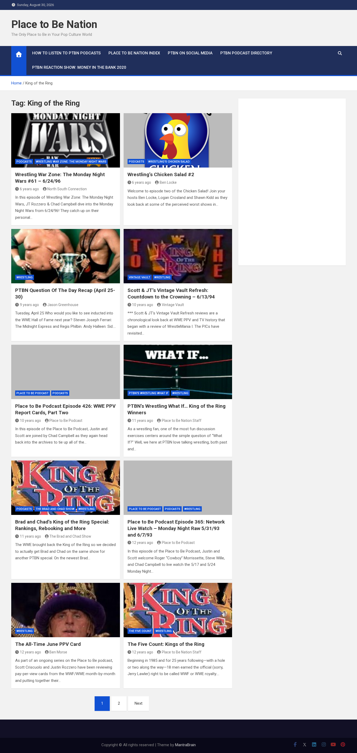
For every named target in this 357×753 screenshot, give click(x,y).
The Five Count (140, 631)
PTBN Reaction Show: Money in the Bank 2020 (79, 67)
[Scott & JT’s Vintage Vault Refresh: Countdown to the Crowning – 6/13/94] (178, 256)
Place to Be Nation (54, 24)
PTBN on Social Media (190, 53)
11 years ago (142, 420)
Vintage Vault (139, 277)
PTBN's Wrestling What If (148, 393)
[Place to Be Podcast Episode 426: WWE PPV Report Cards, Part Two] (65, 372)
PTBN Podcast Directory (246, 53)
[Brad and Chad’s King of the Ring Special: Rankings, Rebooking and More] (65, 488)
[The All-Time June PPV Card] (65, 610)
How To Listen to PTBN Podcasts (66, 53)
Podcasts (24, 161)
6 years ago (29, 189)
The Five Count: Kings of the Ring (166, 644)
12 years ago (142, 543)
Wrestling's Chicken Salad (169, 161)
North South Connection (67, 189)
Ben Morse (58, 652)
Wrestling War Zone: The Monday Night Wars (71, 161)
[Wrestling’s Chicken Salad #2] (178, 140)
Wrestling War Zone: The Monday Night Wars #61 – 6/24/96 (60, 177)
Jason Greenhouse (62, 305)
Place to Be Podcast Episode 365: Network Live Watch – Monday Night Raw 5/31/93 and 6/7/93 (176, 528)
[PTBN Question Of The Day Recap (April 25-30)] (65, 256)
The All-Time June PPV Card (48, 644)
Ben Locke (168, 182)
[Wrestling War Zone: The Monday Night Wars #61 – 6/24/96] (65, 140)
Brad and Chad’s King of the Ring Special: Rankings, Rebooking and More (62, 525)
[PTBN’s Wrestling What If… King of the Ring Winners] (178, 372)
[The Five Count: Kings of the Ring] (178, 610)
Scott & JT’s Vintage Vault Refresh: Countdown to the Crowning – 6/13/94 (171, 293)
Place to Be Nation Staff (181, 420)
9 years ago (29, 305)
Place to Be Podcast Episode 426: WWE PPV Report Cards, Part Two (65, 409)
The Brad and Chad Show (55, 509)
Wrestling (24, 277)
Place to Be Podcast (32, 393)
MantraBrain (185, 745)
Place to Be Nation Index (134, 53)
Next (138, 703)
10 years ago (142, 305)
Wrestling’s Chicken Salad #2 (161, 174)
